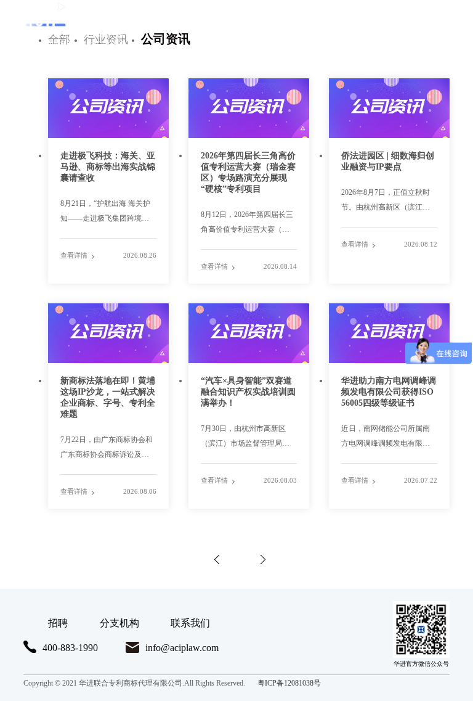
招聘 (58, 623)
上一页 (215, 558)
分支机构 (119, 623)
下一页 (257, 558)
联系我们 (190, 623)
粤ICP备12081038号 (289, 683)
